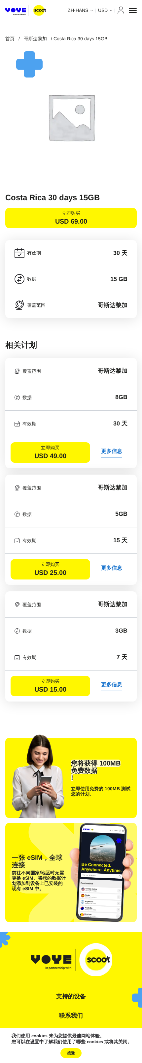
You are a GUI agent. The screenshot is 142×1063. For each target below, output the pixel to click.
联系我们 (71, 1015)
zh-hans (78, 10)
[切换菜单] (133, 10)
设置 (34, 1042)
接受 (71, 1053)
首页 (10, 38)
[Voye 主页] (25, 10)
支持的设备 (71, 996)
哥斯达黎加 (35, 38)
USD (103, 10)
